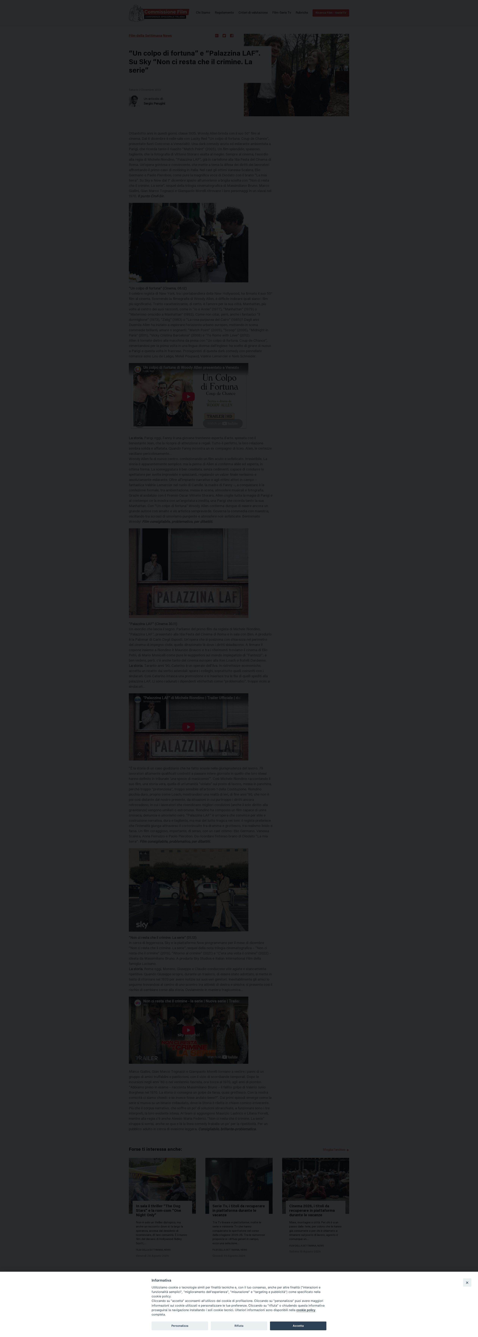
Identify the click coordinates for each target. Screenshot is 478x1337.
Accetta (298, 1325)
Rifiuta (239, 1325)
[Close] (467, 1282)
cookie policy (305, 1310)
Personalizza (179, 1325)
